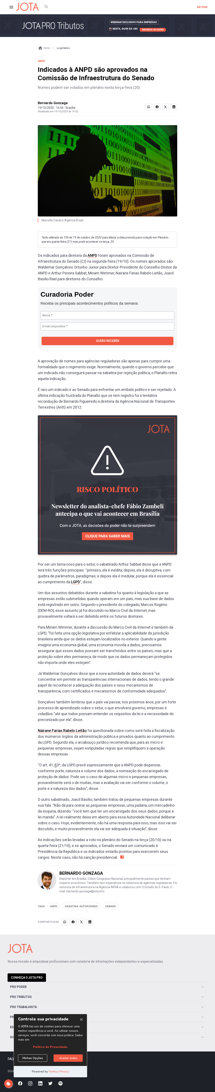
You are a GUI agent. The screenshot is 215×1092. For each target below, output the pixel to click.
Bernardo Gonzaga (53, 103)
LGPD (75, 582)
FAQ (11, 1059)
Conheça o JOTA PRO (27, 977)
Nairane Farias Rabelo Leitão (62, 730)
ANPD (92, 255)
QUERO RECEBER (107, 340)
